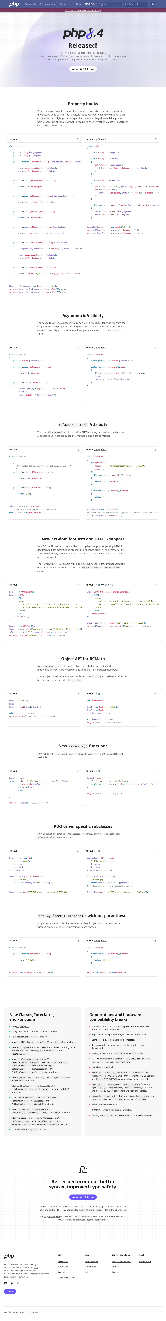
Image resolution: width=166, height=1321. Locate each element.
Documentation (48, 4)
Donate (10, 1291)
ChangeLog (120, 1209)
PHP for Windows (64, 1209)
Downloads (30, 4)
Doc (103, 139)
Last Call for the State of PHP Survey (83, 10)
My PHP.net (63, 1261)
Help (78, 4)
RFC (97, 139)
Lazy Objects (22, 1026)
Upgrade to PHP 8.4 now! (83, 69)
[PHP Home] (14, 4)
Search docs (135, 4)
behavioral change (104, 1104)
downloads (93, 1206)
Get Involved (66, 4)
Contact (61, 1272)
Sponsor (115, 1267)
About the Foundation (121, 1261)
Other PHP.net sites (66, 1277)
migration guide (52, 1216)
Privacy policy (145, 1261)
